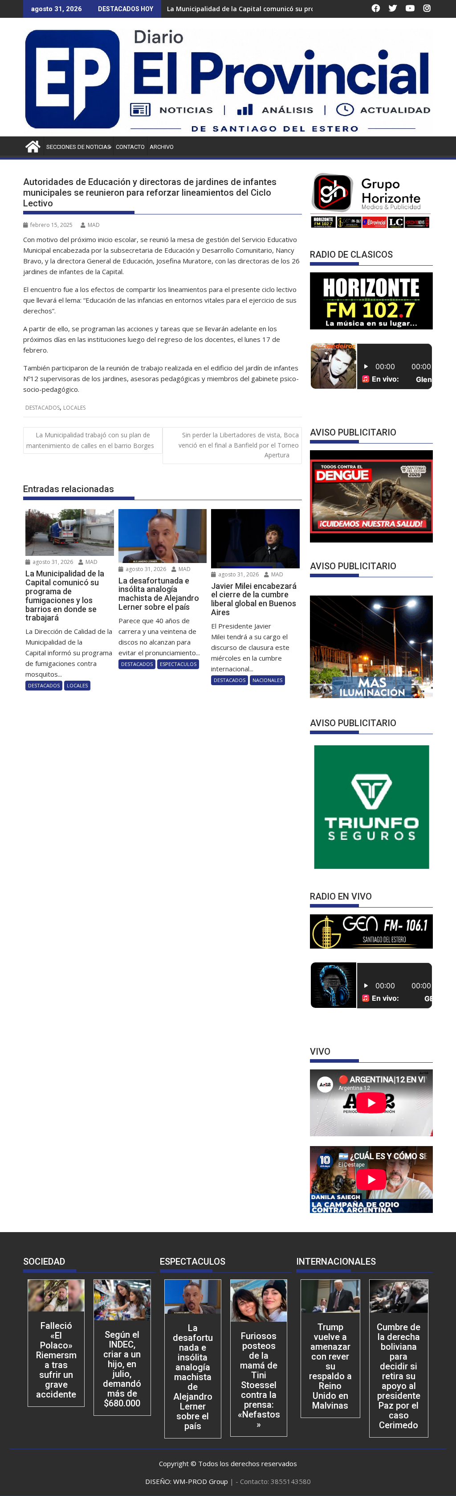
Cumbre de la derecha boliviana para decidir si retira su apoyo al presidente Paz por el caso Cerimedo (398, 1376)
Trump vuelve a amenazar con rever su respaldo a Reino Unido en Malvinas (330, 1366)
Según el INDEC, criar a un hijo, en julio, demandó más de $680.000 (122, 1369)
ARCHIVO (162, 147)
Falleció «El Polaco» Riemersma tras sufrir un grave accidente (56, 1360)
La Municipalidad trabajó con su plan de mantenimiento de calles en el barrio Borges (90, 440)
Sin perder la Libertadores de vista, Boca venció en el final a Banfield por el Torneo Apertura (239, 445)
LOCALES (74, 407)
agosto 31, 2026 (52, 562)
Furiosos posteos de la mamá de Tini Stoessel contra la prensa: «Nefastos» (259, 1380)
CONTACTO (130, 147)
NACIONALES (267, 680)
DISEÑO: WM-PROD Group (187, 1481)
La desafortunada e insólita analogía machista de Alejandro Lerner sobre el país (193, 1377)
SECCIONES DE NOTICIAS (78, 147)
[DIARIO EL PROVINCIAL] (228, 131)
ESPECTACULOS (178, 664)
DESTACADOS (42, 407)
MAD (94, 225)
